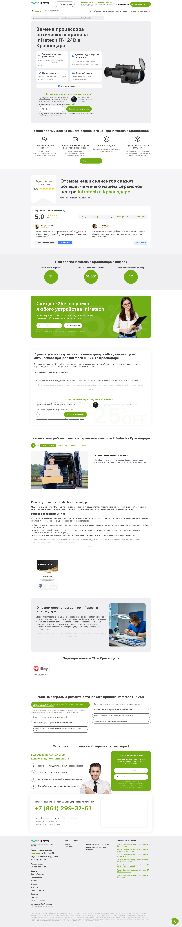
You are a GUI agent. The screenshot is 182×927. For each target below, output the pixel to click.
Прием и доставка (48, 445)
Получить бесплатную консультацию (131, 777)
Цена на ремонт (108, 11)
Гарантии (147, 11)
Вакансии (34, 894)
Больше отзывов (141, 242)
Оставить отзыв (65, 242)
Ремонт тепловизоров (70, 845)
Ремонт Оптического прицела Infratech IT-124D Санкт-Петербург (133, 850)
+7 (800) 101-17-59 (88, 2)
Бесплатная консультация (79, 109)
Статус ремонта (122, 4)
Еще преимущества (91, 161)
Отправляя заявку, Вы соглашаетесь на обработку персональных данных (60, 331)
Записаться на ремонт (75, 414)
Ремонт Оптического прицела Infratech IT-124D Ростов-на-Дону (133, 860)
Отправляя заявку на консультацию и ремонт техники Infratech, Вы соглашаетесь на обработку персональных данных (131, 784)
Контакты (34, 887)
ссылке (51, 906)
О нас (125, 11)
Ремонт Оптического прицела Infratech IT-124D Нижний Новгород (133, 866)
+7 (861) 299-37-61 (106, 2)
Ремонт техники (66, 4)
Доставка (34, 881)
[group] (40, 670)
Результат (84, 445)
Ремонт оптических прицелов (97, 844)
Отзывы (118, 11)
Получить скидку (73, 325)
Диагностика (62, 445)
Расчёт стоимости (136, 11)
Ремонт (73, 445)
